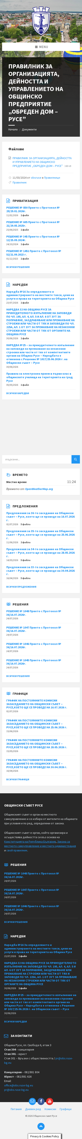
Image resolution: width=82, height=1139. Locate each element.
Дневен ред (33, 1109)
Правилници (52, 177)
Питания (16, 1109)
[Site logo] (41, 34)
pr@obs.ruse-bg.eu (16, 1090)
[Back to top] (41, 1126)
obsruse (36, 177)
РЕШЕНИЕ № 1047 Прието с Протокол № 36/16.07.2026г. (33, 629)
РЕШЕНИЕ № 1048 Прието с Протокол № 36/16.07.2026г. (33, 613)
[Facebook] (41, 1101)
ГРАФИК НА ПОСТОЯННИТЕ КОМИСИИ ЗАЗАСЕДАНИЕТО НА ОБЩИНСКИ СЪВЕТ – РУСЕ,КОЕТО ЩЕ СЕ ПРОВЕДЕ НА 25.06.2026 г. (36, 723)
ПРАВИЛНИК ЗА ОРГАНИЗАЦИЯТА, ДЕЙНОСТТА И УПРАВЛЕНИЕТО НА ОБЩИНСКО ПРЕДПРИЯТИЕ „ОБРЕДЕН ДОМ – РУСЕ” (42, 162)
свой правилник (17, 850)
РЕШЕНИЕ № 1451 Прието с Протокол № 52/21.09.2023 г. (33, 252)
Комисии (50, 1109)
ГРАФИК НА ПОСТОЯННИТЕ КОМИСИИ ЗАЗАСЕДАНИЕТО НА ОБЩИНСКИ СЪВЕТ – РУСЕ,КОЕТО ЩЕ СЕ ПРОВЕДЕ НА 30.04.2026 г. (36, 763)
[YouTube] (49, 1101)
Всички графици (17, 779)
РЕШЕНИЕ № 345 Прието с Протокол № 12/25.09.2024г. (33, 238)
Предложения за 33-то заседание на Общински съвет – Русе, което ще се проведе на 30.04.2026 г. (40, 570)
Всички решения (18, 267)
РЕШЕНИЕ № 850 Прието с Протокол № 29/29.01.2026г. (33, 209)
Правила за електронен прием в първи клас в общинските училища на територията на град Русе (39, 377)
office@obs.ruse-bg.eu (18, 1085)
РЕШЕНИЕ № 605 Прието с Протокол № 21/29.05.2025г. (33, 223)
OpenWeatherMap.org (39, 489)
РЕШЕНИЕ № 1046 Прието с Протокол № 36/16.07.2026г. (33, 645)
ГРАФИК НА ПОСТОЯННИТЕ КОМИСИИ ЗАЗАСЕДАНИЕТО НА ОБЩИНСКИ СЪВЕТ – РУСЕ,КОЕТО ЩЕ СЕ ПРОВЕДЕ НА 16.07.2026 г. (36, 704)
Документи (29, 129)
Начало (13, 129)
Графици (65, 1109)
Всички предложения (21, 586)
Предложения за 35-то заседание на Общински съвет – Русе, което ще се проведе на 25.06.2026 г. (40, 534)
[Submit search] (75, 459)
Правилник (20, 182)
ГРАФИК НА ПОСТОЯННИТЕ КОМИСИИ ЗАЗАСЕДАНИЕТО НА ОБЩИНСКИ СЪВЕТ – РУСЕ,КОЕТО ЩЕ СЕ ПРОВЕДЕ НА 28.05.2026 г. (36, 743)
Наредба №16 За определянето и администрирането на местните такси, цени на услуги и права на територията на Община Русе (40, 295)
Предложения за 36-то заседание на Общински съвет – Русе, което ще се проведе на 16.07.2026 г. (40, 516)
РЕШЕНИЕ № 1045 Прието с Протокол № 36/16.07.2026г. (33, 662)
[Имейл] (32, 1101)
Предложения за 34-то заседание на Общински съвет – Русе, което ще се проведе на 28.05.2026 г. (40, 552)
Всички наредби (17, 393)
